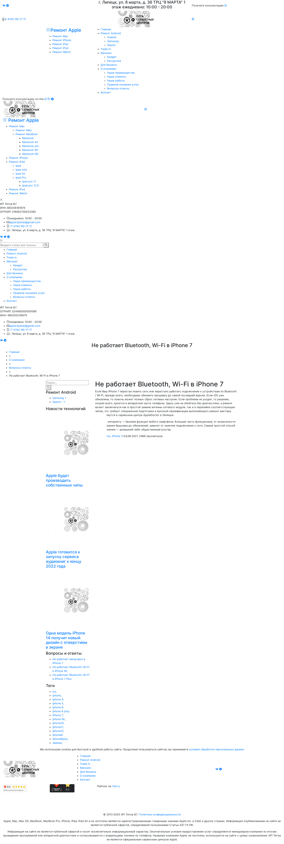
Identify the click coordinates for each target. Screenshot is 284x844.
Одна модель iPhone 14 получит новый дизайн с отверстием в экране (66, 640)
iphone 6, (58, 707)
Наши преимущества (121, 72)
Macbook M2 (30, 153)
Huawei (111, 37)
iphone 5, (58, 703)
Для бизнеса (109, 64)
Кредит (112, 57)
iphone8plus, (60, 738)
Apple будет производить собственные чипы (64, 480)
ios (108, 436)
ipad (18, 165)
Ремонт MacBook (27, 134)
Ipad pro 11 (29, 181)
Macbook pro (30, 146)
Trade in (106, 49)
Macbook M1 (30, 150)
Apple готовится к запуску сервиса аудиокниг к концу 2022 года (63, 559)
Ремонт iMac (24, 130)
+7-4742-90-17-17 (20, 226)
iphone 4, (58, 699)
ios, (54, 691)
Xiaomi (111, 45)
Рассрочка (114, 60)
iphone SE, (59, 719)
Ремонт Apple (65, 30)
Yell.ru (116, 786)
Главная (106, 29)
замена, (57, 742)
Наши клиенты (116, 76)
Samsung (112, 41)
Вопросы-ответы (118, 88)
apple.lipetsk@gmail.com (24, 222)
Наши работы (116, 80)
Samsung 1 (59, 398)
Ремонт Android (111, 33)
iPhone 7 (117, 436)
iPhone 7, (57, 715)
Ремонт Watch (61, 52)
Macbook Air (30, 142)
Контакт (106, 92)
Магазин (106, 53)
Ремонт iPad (60, 44)
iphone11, (58, 727)
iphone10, (58, 723)
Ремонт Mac (60, 36)
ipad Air (20, 173)
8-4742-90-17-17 (15, 19)
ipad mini (21, 169)
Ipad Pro (21, 177)
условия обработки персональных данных (216, 749)
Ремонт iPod (60, 48)
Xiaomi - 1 (58, 402)
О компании (108, 68)
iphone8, (57, 735)
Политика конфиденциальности (160, 814)
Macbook (28, 138)
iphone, (56, 695)
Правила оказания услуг (123, 84)
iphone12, (58, 731)
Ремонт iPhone (61, 40)
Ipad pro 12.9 (30, 185)
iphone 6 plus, (61, 711)
